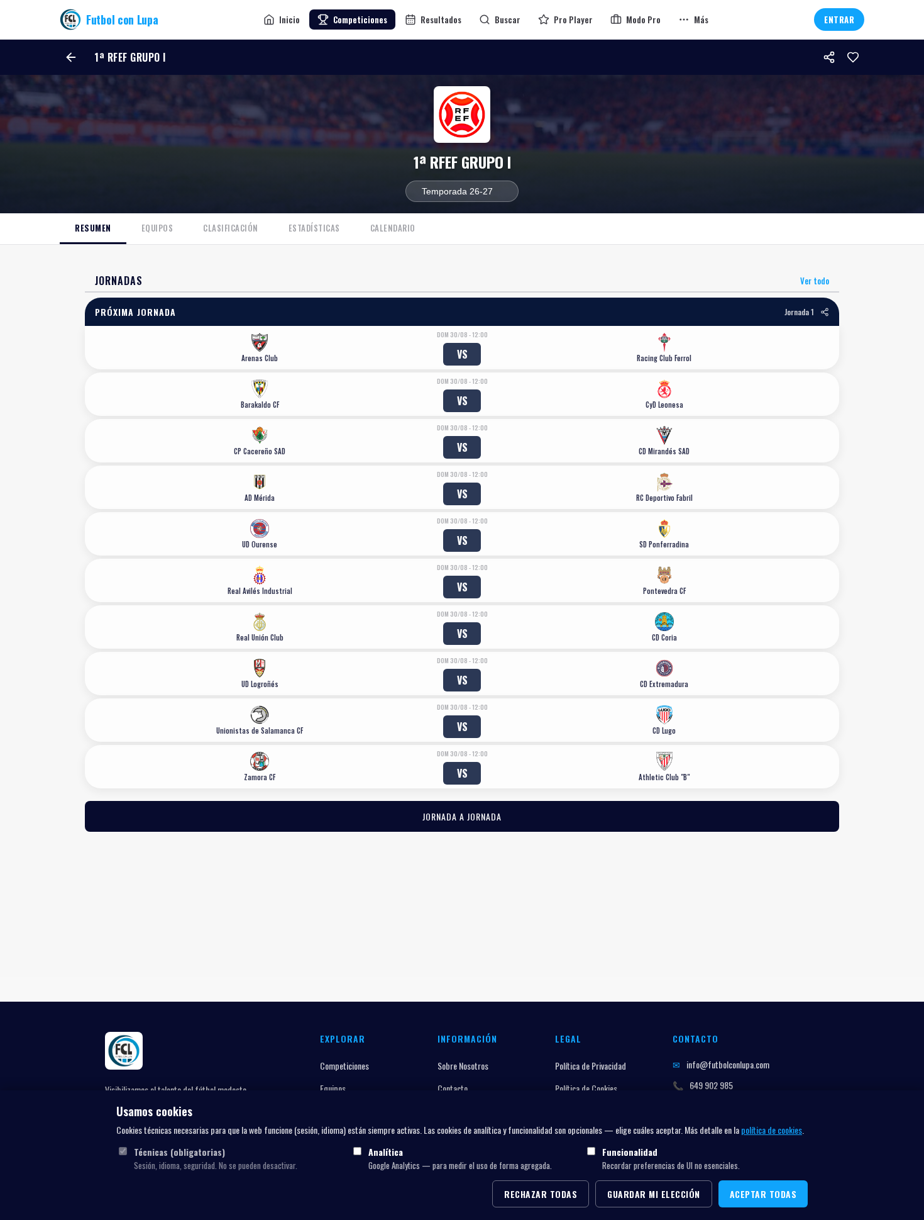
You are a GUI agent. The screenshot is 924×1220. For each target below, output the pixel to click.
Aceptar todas (763, 1193)
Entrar (839, 19)
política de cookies (771, 1129)
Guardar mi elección (653, 1193)
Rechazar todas (540, 1193)
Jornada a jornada (462, 816)
